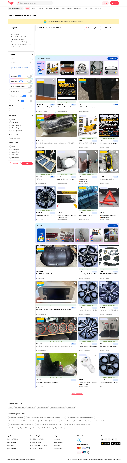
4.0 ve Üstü (15, 155)
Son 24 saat (15, 122)
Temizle (15, 163)
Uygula (27, 163)
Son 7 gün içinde (16, 128)
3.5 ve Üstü (15, 152)
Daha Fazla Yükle (77, 393)
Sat (116, 3)
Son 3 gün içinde (16, 125)
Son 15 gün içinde (17, 131)
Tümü (13, 119)
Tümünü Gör (112, 58)
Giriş (105, 3)
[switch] (29, 76)
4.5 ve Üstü (15, 157)
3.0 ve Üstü (15, 149)
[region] (77, 68)
